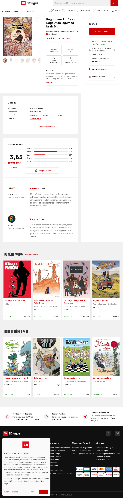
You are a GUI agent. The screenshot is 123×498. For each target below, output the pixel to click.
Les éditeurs (54, 459)
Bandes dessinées (10, 11)
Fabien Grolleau (52, 31)
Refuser (34, 492)
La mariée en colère (102, 378)
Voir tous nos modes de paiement (62, 473)
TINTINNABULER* (103, 459)
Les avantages (102, 450)
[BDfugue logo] (29, 3)
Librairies (69, 10)
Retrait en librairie (99, 69)
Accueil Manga (54, 453)
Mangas (30, 11)
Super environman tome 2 (16, 378)
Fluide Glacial (35, 119)
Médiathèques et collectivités (108, 453)
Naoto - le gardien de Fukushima (43, 301)
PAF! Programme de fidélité (83, 453)
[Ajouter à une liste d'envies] (38, 19)
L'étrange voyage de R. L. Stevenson (75, 301)
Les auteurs (53, 466)
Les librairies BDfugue (104, 447)
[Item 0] (5, 60)
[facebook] (108, 433)
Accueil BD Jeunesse (57, 450)
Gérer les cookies (11, 492)
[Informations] (114, 49)
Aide (56, 10)
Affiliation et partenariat (81, 450)
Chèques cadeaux (103, 456)
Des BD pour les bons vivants (41, 115)
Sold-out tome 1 (41, 378)
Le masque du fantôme (14, 300)
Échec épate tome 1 (73, 378)
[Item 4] (28, 60)
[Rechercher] (114, 3)
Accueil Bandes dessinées (59, 447)
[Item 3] (22, 60)
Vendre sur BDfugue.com (82, 447)
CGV (52, 495)
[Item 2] (16, 60)
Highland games (100, 300)
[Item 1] (11, 60)
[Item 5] (34, 60)
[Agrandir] (38, 54)
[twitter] (117, 433)
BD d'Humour (60, 115)
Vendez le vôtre (98, 77)
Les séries (53, 462)
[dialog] (26, 467)
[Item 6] (39, 60)
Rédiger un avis (44, 170)
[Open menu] (4, 3)
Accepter (43, 492)
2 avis (68, 38)
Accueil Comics (55, 456)
